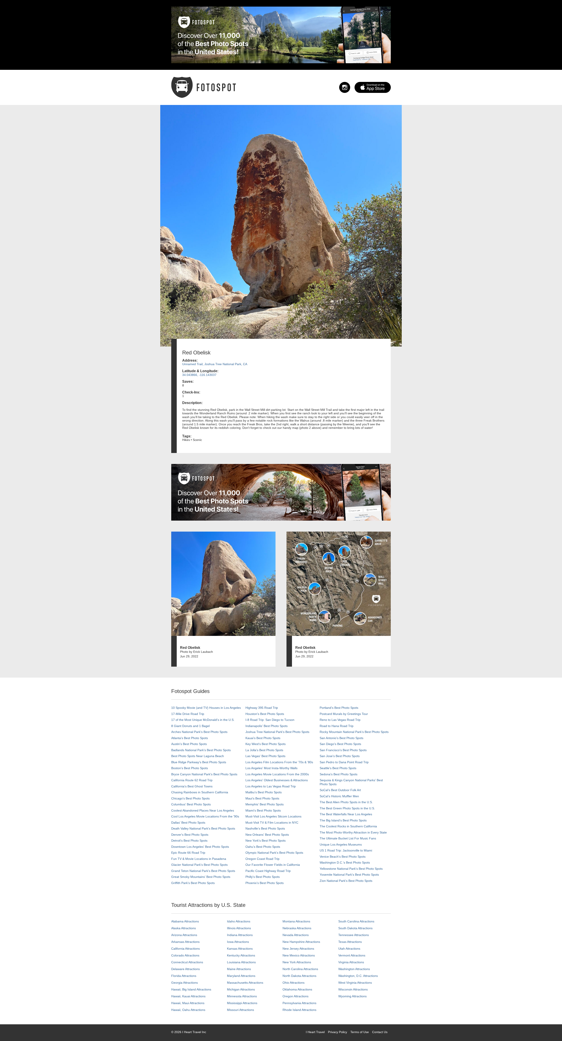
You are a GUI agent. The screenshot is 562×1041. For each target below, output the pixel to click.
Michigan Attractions (241, 989)
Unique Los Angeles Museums (341, 844)
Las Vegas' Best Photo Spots (265, 756)
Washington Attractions (354, 969)
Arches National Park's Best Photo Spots (199, 732)
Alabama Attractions (185, 921)
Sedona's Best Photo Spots (338, 774)
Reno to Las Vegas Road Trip (340, 720)
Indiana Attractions (240, 935)
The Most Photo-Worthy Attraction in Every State (353, 832)
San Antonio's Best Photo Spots (341, 738)
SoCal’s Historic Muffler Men (339, 796)
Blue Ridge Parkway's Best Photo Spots (198, 762)
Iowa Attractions (238, 942)
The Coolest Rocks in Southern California (348, 826)
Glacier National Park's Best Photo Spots (199, 864)
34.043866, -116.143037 (199, 375)
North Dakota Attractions (299, 976)
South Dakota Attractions (355, 928)
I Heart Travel (315, 1032)
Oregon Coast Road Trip (262, 859)
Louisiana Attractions (241, 962)
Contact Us (379, 1032)
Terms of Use (359, 1032)
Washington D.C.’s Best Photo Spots (345, 862)
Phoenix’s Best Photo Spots (264, 883)
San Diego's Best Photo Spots (340, 744)
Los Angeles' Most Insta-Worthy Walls (271, 768)
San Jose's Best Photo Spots (340, 756)
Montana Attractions (296, 921)
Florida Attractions (183, 976)
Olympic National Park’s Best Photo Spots (274, 852)
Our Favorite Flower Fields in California (272, 864)
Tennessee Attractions (353, 935)
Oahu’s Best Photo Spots (262, 846)
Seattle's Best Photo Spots (338, 768)
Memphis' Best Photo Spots (264, 804)
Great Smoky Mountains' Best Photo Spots (200, 877)
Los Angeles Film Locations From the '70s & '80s (279, 762)
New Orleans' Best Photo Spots (267, 834)
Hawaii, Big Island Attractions (191, 989)
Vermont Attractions (351, 955)
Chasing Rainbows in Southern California (199, 792)
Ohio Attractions (293, 982)
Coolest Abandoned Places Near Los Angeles (202, 810)
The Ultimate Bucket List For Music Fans (348, 838)
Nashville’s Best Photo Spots (265, 828)
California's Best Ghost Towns (192, 786)
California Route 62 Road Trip (192, 780)
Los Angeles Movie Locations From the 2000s (277, 774)
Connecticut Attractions (187, 962)
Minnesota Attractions (242, 996)
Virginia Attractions (351, 962)
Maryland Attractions (241, 976)
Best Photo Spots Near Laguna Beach (197, 756)
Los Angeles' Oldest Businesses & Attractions (276, 780)
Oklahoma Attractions (297, 989)
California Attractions (185, 948)
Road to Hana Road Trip (336, 726)
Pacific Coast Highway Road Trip (268, 871)
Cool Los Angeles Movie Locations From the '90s (205, 816)
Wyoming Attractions (352, 996)
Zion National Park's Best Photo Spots (346, 880)
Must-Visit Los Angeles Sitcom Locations (273, 816)
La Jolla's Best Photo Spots (264, 750)
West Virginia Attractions (355, 982)
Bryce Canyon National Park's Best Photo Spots (204, 774)
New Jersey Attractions (298, 948)
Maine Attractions (239, 969)
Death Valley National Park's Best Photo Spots (203, 828)
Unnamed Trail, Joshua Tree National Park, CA (214, 364)
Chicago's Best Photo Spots (190, 798)
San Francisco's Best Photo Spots (343, 750)
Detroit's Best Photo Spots (189, 840)
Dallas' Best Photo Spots (188, 822)
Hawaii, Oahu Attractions (188, 1010)
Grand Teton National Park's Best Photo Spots (203, 871)
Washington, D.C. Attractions (358, 976)
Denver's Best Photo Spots (189, 834)
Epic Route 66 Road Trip (188, 852)
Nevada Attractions (296, 935)
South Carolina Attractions (356, 921)
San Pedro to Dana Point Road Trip (344, 762)
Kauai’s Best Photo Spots (262, 738)
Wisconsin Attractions (353, 989)
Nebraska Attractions (297, 928)
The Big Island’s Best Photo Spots (343, 820)
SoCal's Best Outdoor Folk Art (340, 790)
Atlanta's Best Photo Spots (189, 738)
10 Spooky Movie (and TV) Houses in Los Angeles (206, 707)
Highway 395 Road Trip (261, 707)
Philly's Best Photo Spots (262, 877)
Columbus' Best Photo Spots (191, 804)
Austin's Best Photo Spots (189, 744)
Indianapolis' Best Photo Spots (266, 726)
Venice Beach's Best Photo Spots (343, 856)
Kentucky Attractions (241, 955)
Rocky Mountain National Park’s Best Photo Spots (354, 732)
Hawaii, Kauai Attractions (188, 996)
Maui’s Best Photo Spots (262, 798)
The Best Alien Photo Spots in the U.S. (346, 802)
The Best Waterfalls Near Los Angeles (346, 814)
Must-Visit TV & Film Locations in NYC (271, 822)
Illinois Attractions (239, 928)
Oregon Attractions (295, 996)
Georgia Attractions (184, 982)
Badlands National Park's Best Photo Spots (201, 750)
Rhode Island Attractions (299, 1010)
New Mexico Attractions (299, 955)
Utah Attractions (349, 948)
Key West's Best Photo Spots (265, 744)
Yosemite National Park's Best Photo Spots (349, 874)
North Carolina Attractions (300, 969)
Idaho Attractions (238, 921)
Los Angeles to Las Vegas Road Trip (270, 786)
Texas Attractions (350, 942)
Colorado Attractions (185, 955)
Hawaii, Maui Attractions (187, 1003)
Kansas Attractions (240, 948)
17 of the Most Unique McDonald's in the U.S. (202, 720)
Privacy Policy (337, 1032)
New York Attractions (297, 962)
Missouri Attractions (240, 1010)
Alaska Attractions (183, 928)
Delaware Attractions (185, 969)
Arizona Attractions (184, 935)
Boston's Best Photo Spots (189, 768)
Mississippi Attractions (242, 1003)
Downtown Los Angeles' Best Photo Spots (200, 846)
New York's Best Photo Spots (265, 840)
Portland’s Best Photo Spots (339, 707)
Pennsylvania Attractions (299, 1003)
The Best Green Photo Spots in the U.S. (347, 808)
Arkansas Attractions (185, 942)
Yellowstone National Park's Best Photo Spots (351, 868)
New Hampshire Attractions (301, 942)
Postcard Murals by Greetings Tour (344, 714)
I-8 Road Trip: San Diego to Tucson (269, 720)
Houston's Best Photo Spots (264, 714)
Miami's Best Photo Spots (263, 810)
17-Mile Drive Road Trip (187, 714)
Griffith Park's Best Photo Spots (193, 883)
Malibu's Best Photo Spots (263, 792)
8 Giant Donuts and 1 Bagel (190, 726)
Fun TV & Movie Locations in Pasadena (198, 859)
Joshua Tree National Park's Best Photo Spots (277, 732)
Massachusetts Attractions (245, 982)
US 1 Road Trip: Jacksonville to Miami (346, 850)
